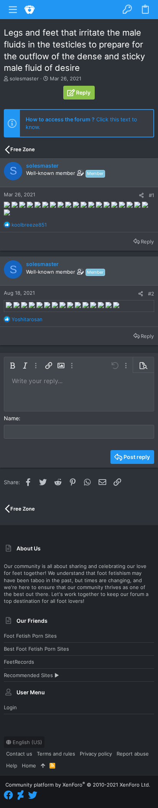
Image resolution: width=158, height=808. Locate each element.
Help (11, 765)
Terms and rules (56, 754)
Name (11, 418)
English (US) (26, 742)
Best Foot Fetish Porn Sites (36, 649)
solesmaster (24, 78)
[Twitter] (32, 795)
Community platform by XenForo (77, 785)
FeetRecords (19, 662)
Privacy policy (96, 754)
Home (29, 765)
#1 (151, 195)
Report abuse (133, 754)
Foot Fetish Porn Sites (30, 636)
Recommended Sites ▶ (31, 675)
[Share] (141, 195)
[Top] (42, 765)
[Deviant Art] (20, 795)
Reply (147, 241)
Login (10, 707)
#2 (151, 294)
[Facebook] (8, 795)
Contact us (19, 754)
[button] (13, 9)
